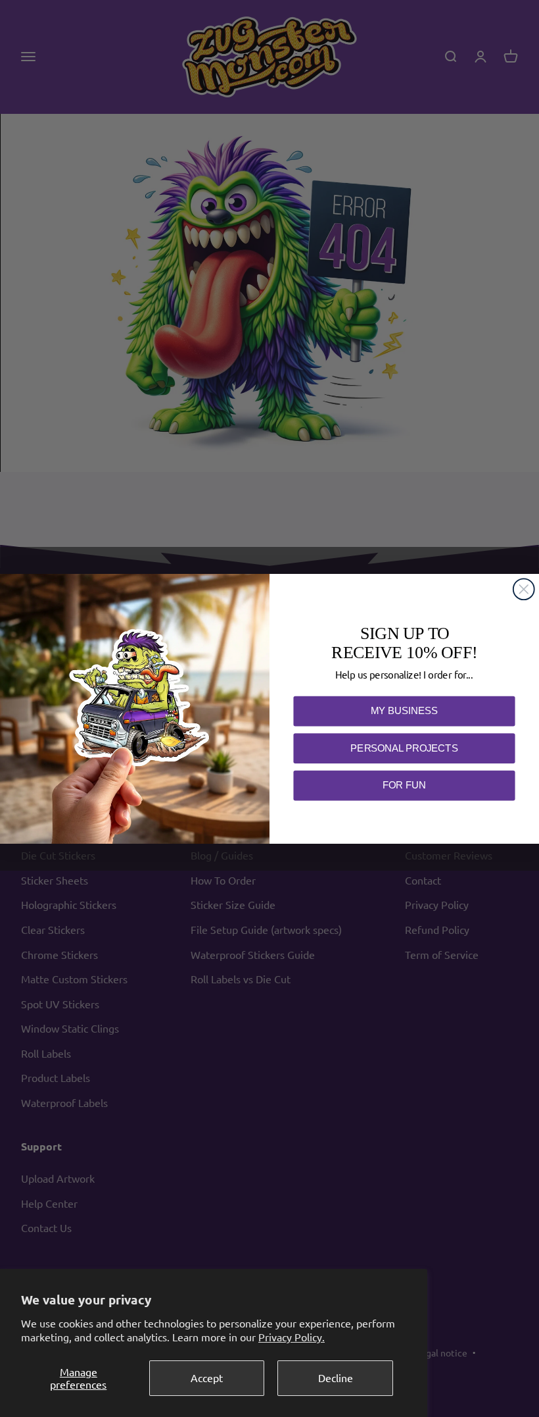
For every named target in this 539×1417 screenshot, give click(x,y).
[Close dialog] (523, 589)
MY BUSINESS (404, 710)
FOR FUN (404, 785)
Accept (207, 1377)
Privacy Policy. (291, 1336)
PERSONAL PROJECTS (403, 747)
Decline (335, 1377)
